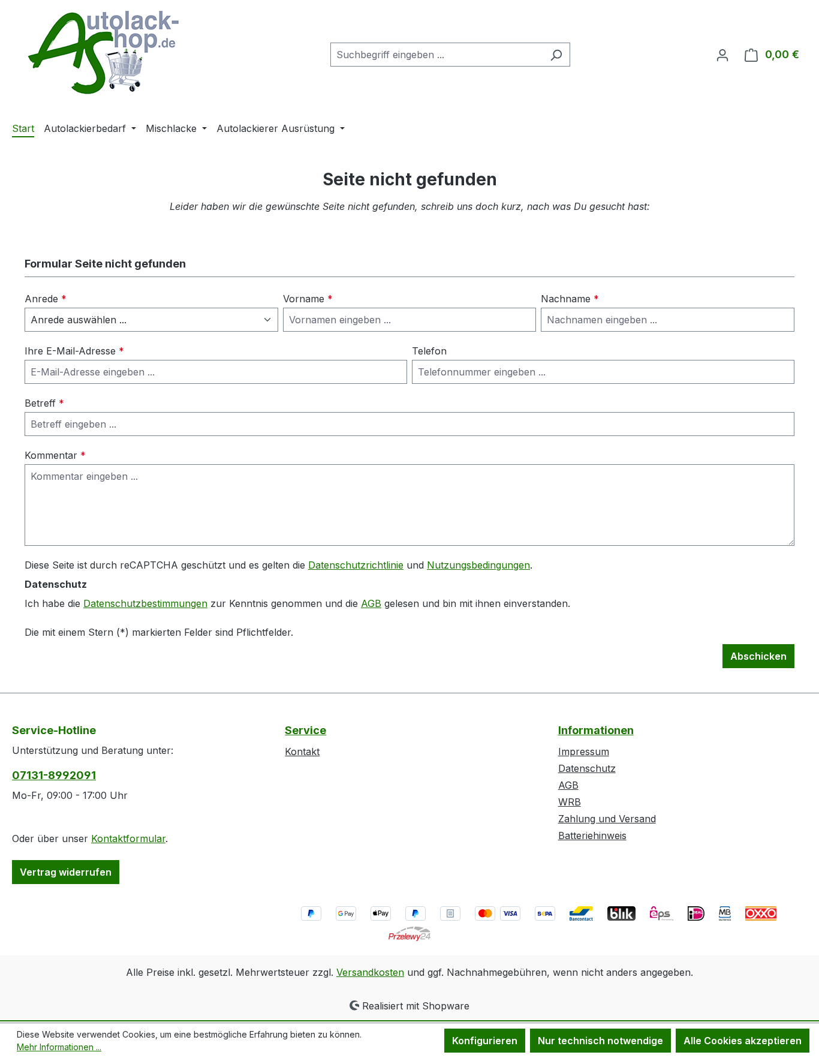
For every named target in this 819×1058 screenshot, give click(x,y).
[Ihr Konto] (722, 55)
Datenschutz (587, 768)
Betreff (44, 403)
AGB (371, 603)
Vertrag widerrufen (66, 872)
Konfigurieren (484, 1041)
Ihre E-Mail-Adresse (74, 351)
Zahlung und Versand (607, 819)
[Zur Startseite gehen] (102, 52)
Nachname (570, 299)
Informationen (596, 730)
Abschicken (758, 656)
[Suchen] (556, 55)
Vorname (308, 299)
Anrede (46, 299)
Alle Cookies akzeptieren (742, 1041)
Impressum (583, 752)
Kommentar (55, 455)
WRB (569, 802)
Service (305, 730)
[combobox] (436, 55)
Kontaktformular (128, 838)
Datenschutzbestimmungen (145, 603)
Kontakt (302, 752)
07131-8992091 (54, 775)
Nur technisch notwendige (600, 1041)
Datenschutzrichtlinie (356, 565)
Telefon (429, 351)
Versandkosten (370, 972)
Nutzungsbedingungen (478, 565)
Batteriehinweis (592, 835)
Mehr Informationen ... (59, 1047)
